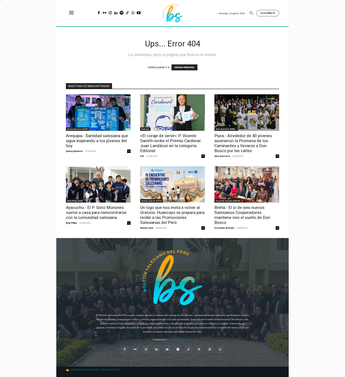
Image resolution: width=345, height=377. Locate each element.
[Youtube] (139, 13)
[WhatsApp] (133, 13)
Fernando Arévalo (224, 227)
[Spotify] (121, 13)
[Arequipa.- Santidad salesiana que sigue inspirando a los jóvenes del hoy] (98, 112)
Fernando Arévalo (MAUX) (228, 200)
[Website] (210, 349)
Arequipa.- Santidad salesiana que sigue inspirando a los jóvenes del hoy (97, 140)
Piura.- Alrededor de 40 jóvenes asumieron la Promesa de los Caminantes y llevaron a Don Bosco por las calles (243, 143)
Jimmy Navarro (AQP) (77, 129)
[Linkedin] (116, 13)
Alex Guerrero (222, 156)
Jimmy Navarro (74, 151)
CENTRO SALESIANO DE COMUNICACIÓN (94, 369)
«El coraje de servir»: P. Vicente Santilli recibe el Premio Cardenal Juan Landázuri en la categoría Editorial (170, 143)
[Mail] (167, 349)
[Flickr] (104, 13)
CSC (142, 156)
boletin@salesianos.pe (180, 339)
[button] (251, 13)
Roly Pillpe (71, 222)
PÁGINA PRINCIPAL (184, 67)
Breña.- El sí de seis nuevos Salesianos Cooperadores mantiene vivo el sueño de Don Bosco (242, 215)
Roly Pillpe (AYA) (75, 200)
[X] (199, 349)
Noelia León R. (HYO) (151, 200)
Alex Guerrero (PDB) (225, 129)
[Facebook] (99, 13)
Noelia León (146, 227)
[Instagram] (110, 13)
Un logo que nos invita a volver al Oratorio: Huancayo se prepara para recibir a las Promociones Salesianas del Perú (172, 215)
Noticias (145, 129)
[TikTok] (127, 13)
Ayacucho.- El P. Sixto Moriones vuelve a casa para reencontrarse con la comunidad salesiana (96, 212)
